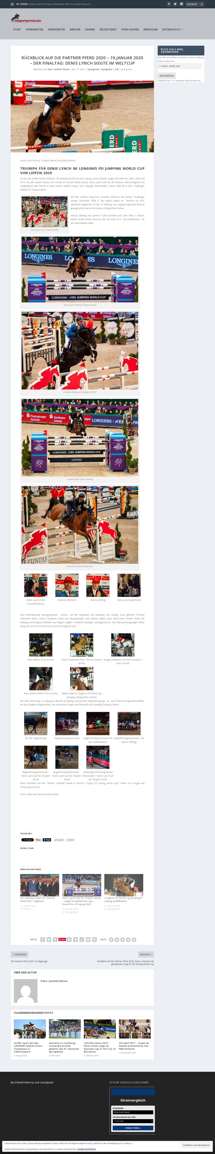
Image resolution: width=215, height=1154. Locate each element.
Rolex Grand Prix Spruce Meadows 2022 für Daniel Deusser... (60, 4)
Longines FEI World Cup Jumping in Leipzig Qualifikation (123, 899)
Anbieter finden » (133, 1128)
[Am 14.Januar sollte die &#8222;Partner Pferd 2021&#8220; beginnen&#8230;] (39, 885)
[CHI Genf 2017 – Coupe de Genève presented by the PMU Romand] (135, 1029)
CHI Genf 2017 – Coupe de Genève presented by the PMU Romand (134, 1045)
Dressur (75, 29)
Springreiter (56, 29)
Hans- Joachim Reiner (58, 69)
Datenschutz (171, 29)
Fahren (90, 29)
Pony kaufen (130, 29)
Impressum (151, 29)
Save (63, 939)
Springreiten (34, 29)
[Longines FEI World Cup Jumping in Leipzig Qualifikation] (123, 885)
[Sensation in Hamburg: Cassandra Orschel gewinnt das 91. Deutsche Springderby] (65, 1029)
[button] (35, 590)
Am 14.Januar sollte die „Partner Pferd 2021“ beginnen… (37, 899)
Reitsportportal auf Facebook (32, 1082)
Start (17, 29)
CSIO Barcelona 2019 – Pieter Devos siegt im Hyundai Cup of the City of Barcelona (100, 1047)
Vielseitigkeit (108, 29)
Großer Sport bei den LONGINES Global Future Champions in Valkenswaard (28, 1047)
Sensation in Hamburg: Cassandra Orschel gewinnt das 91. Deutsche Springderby (64, 1047)
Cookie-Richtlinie (86, 1149)
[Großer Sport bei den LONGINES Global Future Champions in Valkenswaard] (30, 1029)
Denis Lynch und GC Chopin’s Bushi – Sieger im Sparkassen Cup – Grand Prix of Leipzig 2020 (81, 901)
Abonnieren (167, 75)
